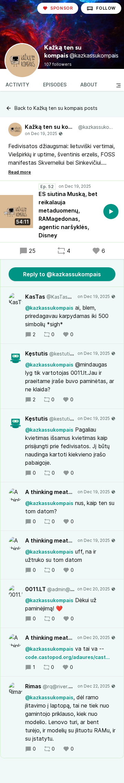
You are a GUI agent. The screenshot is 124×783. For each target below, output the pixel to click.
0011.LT (49, 589)
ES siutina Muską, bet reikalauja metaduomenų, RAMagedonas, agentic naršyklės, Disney (68, 214)
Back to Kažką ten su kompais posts (55, 108)
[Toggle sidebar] (118, 85)
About (88, 84)
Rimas (50, 686)
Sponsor (61, 8)
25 (32, 250)
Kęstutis (50, 353)
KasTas (50, 296)
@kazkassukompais (49, 308)
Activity (17, 84)
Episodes (54, 84)
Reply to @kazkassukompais (62, 274)
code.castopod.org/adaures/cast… (67, 657)
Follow (106, 8)
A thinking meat (50, 491)
